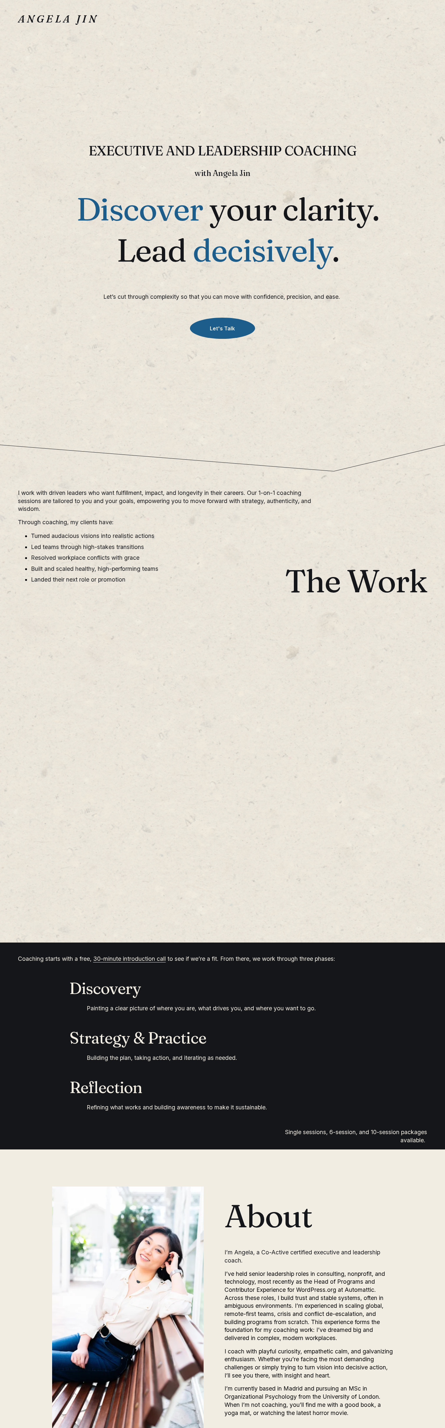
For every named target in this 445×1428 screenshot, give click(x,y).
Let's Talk (222, 328)
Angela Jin (58, 18)
